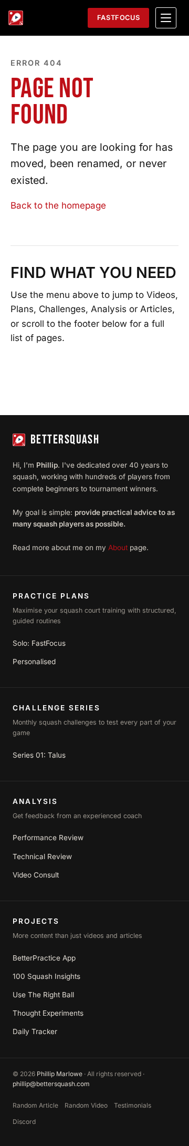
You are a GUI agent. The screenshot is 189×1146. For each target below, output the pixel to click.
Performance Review (48, 837)
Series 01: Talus (39, 755)
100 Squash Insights (46, 976)
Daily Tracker (35, 1031)
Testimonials (132, 1105)
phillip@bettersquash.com (51, 1084)
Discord (24, 1122)
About (118, 547)
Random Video (86, 1105)
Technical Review (42, 856)
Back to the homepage (58, 205)
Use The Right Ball (43, 994)
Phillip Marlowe (59, 1074)
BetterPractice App (44, 958)
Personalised (34, 661)
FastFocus (118, 18)
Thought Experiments (48, 1013)
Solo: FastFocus (39, 643)
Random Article (35, 1105)
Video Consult (36, 875)
